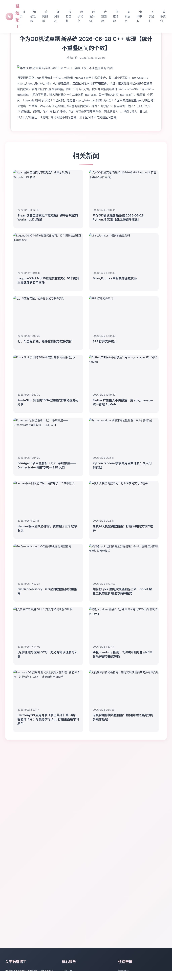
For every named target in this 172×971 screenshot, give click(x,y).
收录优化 (80, 16)
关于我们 (151, 16)
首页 (22, 14)
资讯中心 (139, 16)
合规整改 (104, 16)
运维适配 (115, 16)
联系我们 (163, 16)
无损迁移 (33, 16)
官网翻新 (45, 16)
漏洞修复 (56, 16)
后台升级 (92, 16)
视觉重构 (68, 16)
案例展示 (127, 16)
